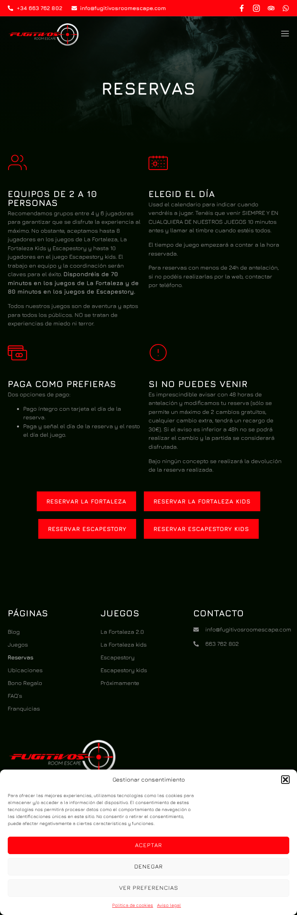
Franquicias (24, 708)
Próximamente (120, 683)
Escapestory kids (124, 670)
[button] (285, 780)
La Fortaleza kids (124, 644)
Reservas (20, 657)
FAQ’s (15, 695)
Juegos (18, 644)
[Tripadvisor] (271, 8)
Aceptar (148, 845)
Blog (14, 631)
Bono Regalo (25, 683)
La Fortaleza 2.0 (122, 631)
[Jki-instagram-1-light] (256, 8)
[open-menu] (283, 34)
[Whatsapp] (285, 8)
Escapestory (118, 657)
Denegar (148, 866)
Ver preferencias (148, 887)
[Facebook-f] (241, 8)
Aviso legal (169, 905)
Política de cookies (132, 905)
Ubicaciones (25, 670)
